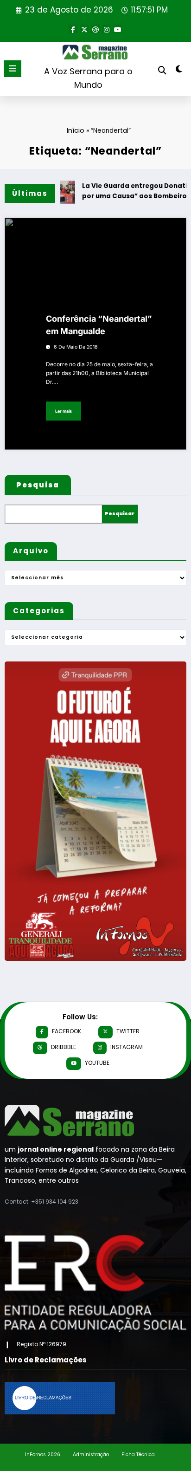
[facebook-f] (73, 29)
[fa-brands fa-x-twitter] (84, 29)
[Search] (162, 70)
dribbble (63, 1047)
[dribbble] (95, 29)
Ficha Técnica (138, 1454)
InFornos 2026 (42, 1454)
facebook (66, 1031)
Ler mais (63, 411)
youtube (97, 1063)
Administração (91, 1454)
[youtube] (118, 29)
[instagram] (106, 29)
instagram (126, 1047)
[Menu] (12, 68)
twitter (128, 1031)
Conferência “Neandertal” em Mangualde (99, 325)
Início (75, 130)
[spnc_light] (179, 71)
